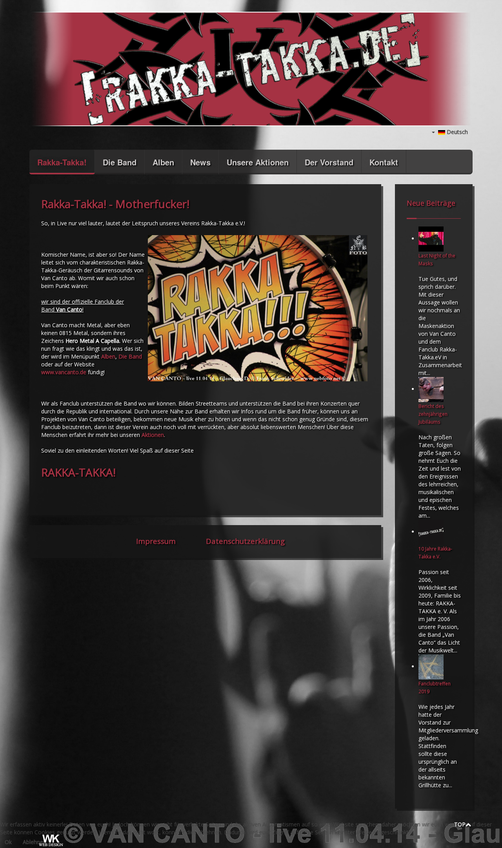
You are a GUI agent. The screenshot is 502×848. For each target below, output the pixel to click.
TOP (460, 824)
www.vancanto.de (63, 372)
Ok (8, 842)
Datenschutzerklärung (245, 541)
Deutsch (456, 132)
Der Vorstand (329, 162)
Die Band (119, 162)
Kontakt (383, 162)
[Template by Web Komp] (50, 841)
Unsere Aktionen (258, 162)
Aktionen (153, 434)
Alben (163, 162)
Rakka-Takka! (62, 162)
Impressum (156, 541)
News (200, 162)
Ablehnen (34, 842)
